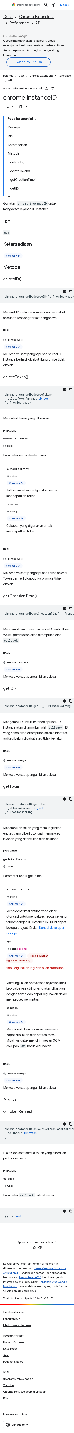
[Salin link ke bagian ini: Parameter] (21, 430)
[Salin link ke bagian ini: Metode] (24, 267)
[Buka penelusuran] (46, 4)
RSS (5, 1398)
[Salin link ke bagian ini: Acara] (20, 1100)
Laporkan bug (11, 1319)
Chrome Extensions (36, 16)
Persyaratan (10, 1414)
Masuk (64, 5)
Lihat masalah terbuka (17, 1325)
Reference (19, 23)
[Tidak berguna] (52, 89)
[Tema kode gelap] (64, 291)
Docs (8, 16)
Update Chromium (14, 1342)
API (38, 23)
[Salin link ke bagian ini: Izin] (14, 221)
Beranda (8, 75)
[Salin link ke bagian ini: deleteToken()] (32, 377)
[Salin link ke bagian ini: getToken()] (27, 786)
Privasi (25, 1414)
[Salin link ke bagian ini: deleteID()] (25, 279)
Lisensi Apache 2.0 (30, 1277)
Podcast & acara (13, 1361)
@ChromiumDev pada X (18, 1379)
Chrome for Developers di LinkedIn (24, 1391)
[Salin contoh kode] (71, 291)
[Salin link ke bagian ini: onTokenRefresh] (37, 1111)
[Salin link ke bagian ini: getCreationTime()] (41, 596)
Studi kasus (10, 1349)
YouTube (8, 1385)
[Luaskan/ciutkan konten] (36, 119)
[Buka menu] (6, 5)
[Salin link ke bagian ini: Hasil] (14, 329)
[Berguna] (47, 89)
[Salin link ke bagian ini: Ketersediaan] (36, 244)
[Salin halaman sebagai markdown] (20, 106)
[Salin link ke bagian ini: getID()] (20, 688)
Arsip (6, 1355)
